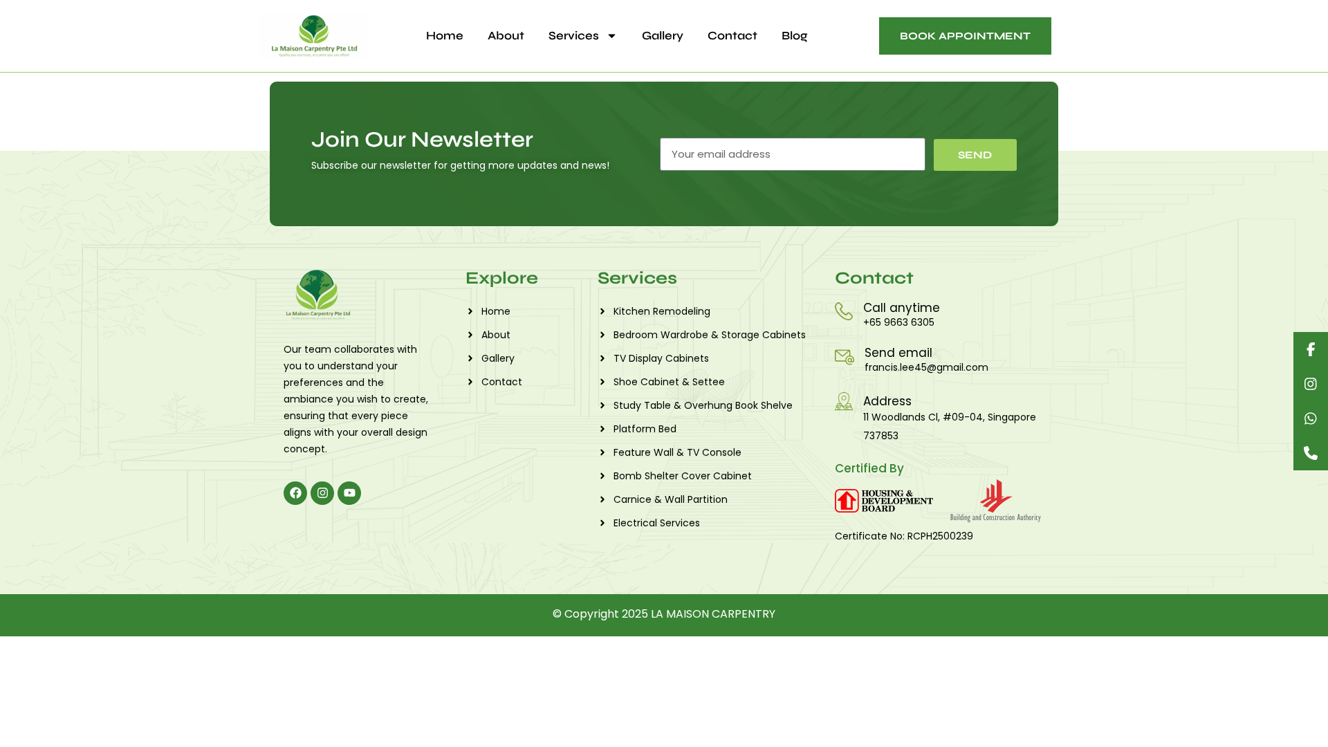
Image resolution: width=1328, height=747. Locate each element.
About (506, 35)
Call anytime (901, 307)
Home (444, 35)
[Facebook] (295, 493)
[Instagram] (322, 493)
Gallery (662, 35)
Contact (732, 35)
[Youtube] (349, 493)
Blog (795, 35)
